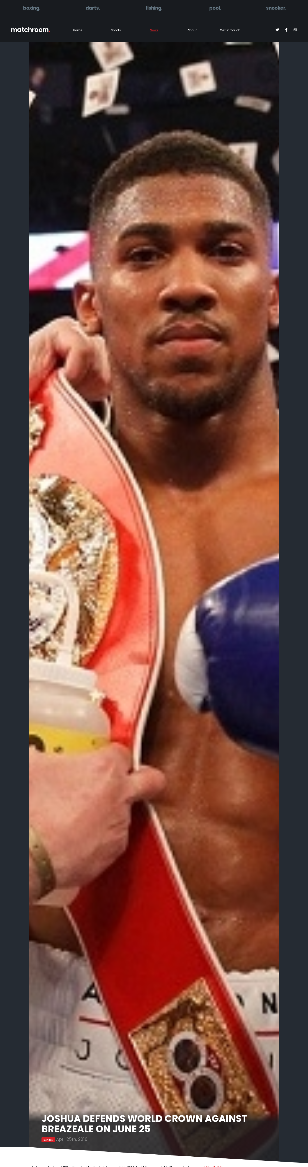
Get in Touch (230, 30)
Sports (116, 30)
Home (78, 30)
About (192, 30)
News (154, 30)
